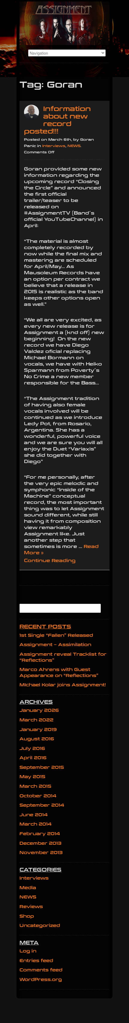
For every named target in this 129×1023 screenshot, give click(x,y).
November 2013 (41, 852)
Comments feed (41, 970)
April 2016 (33, 757)
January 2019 (38, 729)
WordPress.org (41, 979)
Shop (27, 916)
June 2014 (34, 814)
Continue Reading (50, 560)
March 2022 (36, 720)
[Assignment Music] (65, 23)
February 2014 (40, 833)
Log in (28, 951)
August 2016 (37, 739)
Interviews (53, 146)
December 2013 (41, 843)
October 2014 (38, 796)
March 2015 (35, 786)
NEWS (74, 146)
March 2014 (36, 824)
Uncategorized (40, 925)
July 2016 (32, 748)
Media (28, 887)
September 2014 (42, 805)
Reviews (31, 906)
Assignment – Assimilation (55, 644)
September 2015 (42, 767)
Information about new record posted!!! (57, 120)
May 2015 (32, 776)
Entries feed (36, 960)
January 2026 (39, 710)
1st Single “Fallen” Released (56, 635)
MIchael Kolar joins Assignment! (63, 685)
